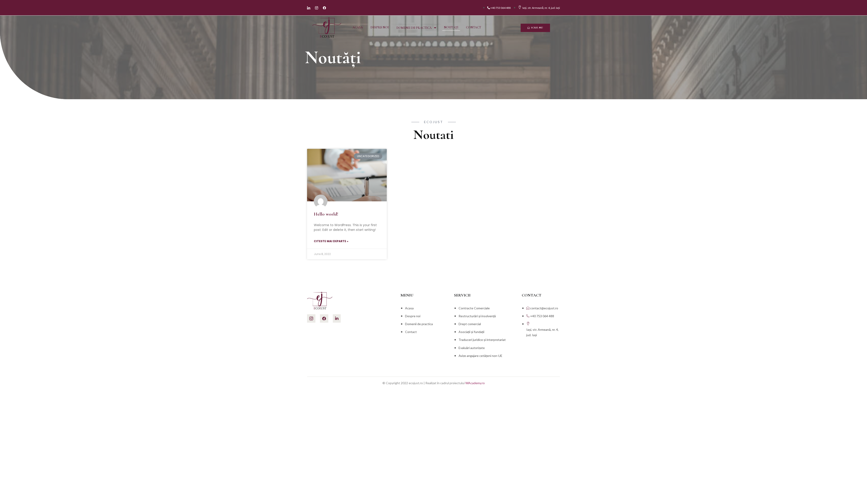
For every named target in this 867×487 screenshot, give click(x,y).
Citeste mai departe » (331, 241)
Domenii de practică (414, 28)
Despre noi (380, 27)
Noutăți (451, 27)
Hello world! (326, 214)
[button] (535, 28)
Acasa (357, 27)
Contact (473, 27)
